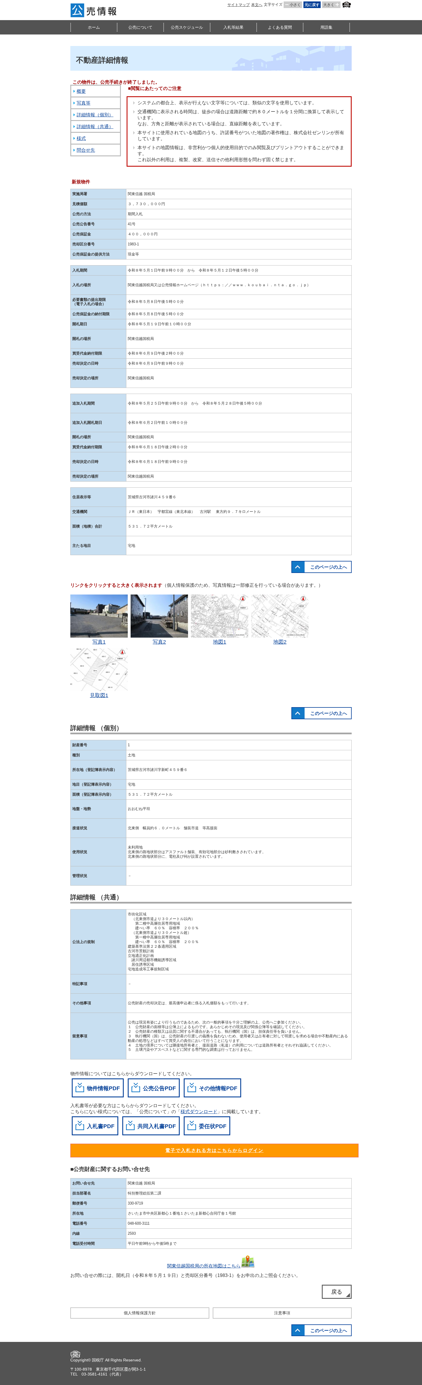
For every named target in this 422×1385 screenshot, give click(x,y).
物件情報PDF (103, 1088)
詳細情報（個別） (95, 114)
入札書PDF (101, 1126)
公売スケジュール (187, 27)
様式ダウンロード (199, 1111)
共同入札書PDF (157, 1126)
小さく (295, 5)
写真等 (83, 103)
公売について (140, 27)
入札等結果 (233, 27)
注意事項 (282, 1313)
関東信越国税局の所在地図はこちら (204, 1265)
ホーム (94, 27)
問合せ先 (86, 150)
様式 (81, 138)
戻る (336, 1292)
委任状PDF (213, 1126)
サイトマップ (238, 5)
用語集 (326, 27)
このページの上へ (328, 567)
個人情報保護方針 (140, 1313)
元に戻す (312, 5)
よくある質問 (280, 27)
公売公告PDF (159, 1088)
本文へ (256, 5)
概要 (81, 91)
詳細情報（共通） (95, 126)
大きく (328, 5)
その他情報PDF (218, 1088)
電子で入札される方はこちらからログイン (214, 1150)
